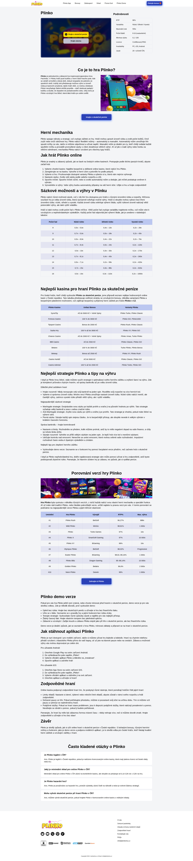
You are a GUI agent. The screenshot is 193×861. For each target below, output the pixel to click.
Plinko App (67, 3)
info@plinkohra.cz (123, 841)
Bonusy (77, 3)
